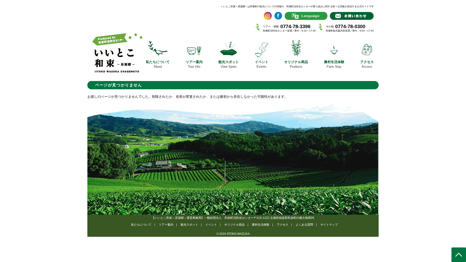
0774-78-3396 (295, 26)
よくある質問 (304, 224)
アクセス (282, 224)
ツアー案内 (166, 224)
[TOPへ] (458, 254)
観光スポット (189, 224)
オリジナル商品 (234, 224)
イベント (211, 224)
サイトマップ (329, 224)
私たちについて (141, 224)
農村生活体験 (260, 224)
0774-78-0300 (350, 26)
